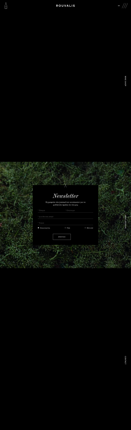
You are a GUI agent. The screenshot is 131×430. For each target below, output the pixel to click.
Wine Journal (126, 220)
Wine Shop (126, 81)
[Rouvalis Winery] (65, 5)
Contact (126, 360)
